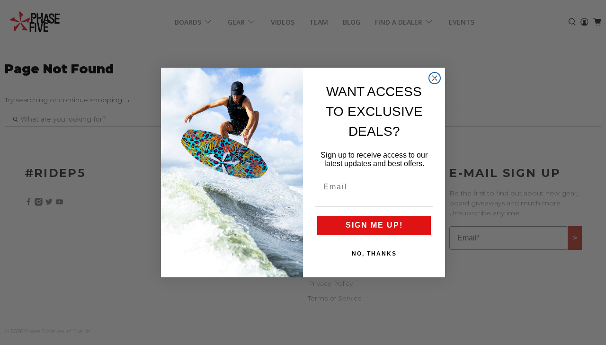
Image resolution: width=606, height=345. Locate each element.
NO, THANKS (374, 253)
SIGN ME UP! (374, 225)
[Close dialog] (434, 78)
